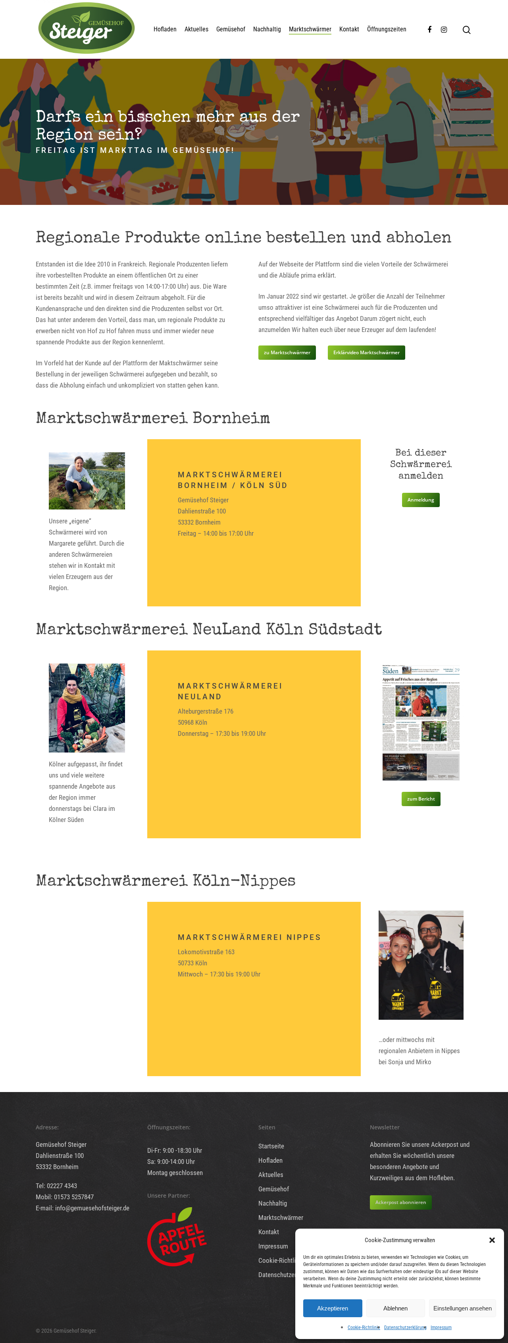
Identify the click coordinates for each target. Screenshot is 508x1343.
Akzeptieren (332, 1308)
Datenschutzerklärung (405, 1327)
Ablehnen (395, 1308)
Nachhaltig (267, 29)
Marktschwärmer (310, 29)
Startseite (271, 1146)
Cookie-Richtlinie (364, 1327)
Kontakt (349, 29)
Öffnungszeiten (386, 29)
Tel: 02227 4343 (56, 1186)
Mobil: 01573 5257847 (65, 1197)
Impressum (441, 1327)
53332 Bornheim (57, 1167)
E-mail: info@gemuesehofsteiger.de (82, 1208)
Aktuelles (196, 29)
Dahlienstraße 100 (60, 1156)
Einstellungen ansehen (462, 1308)
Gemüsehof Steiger (61, 1144)
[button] (492, 1240)
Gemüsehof (230, 29)
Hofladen (165, 29)
